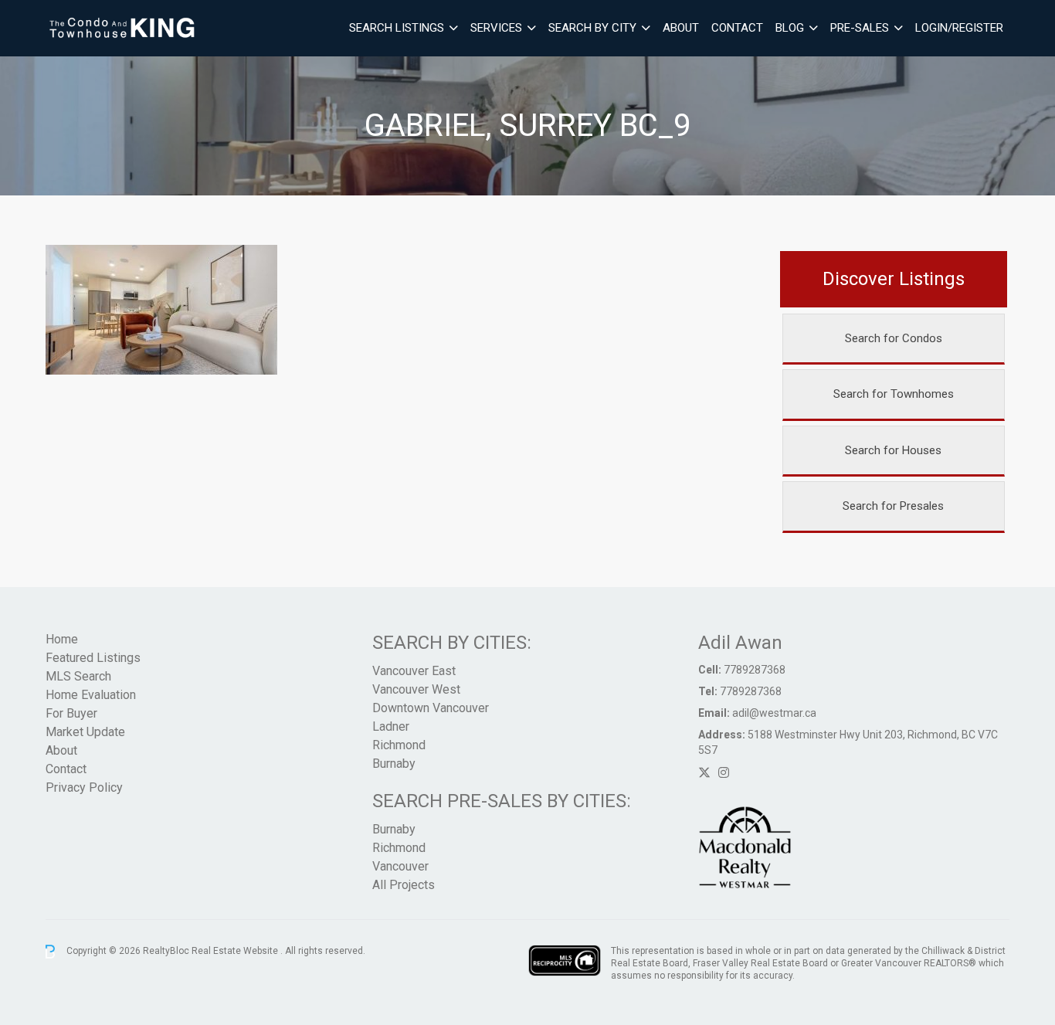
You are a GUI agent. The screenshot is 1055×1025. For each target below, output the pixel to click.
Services (496, 28)
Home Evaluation (91, 694)
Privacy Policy (84, 787)
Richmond (399, 745)
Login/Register (959, 28)
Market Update (85, 732)
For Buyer (71, 713)
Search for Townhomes (893, 394)
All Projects (403, 884)
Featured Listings (93, 657)
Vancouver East (414, 671)
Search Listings (396, 28)
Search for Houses (893, 450)
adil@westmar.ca (774, 713)
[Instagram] (723, 772)
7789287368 (754, 670)
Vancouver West (416, 689)
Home (62, 639)
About (681, 28)
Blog (789, 28)
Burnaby (394, 763)
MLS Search (78, 676)
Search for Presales (893, 506)
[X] (704, 772)
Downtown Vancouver (430, 708)
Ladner (390, 726)
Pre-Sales (859, 28)
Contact (737, 28)
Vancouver (400, 866)
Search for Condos (893, 338)
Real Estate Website (236, 950)
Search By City (592, 28)
